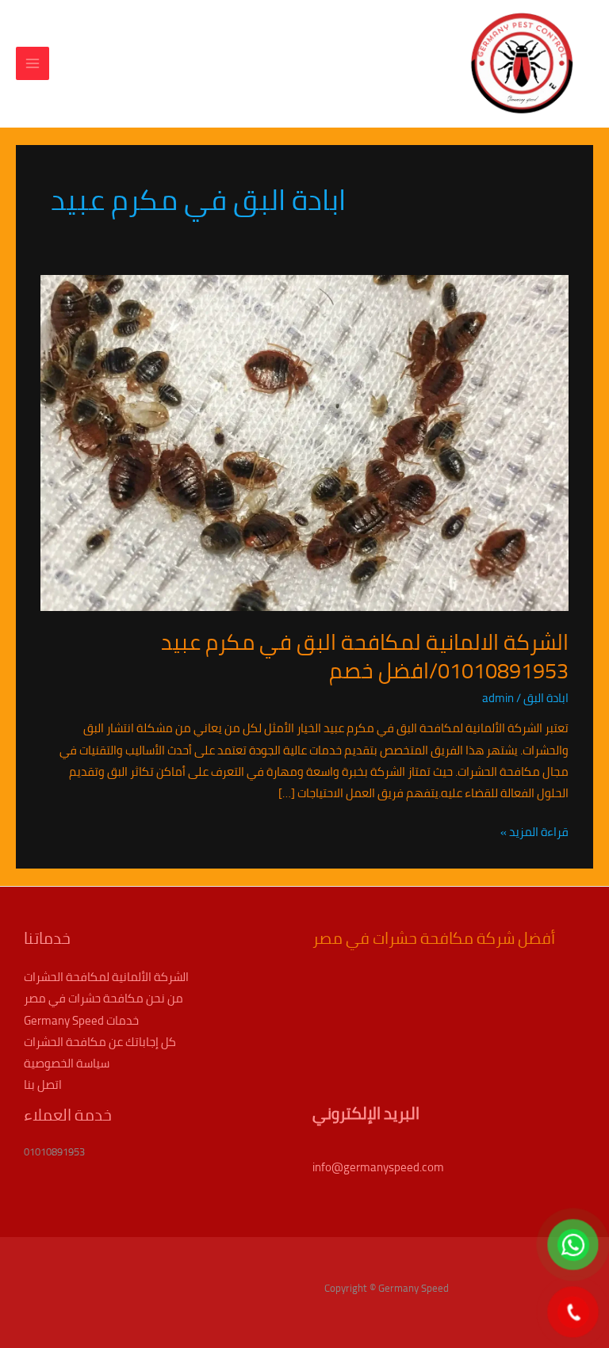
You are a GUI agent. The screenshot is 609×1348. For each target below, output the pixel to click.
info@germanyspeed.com (378, 1167)
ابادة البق (546, 697)
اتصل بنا (43, 1084)
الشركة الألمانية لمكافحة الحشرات (106, 976)
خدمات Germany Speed (81, 1020)
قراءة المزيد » (534, 831)
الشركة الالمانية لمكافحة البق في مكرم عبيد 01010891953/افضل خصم (365, 656)
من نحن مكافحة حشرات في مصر (103, 998)
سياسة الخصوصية (66, 1063)
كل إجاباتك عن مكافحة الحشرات (100, 1041)
